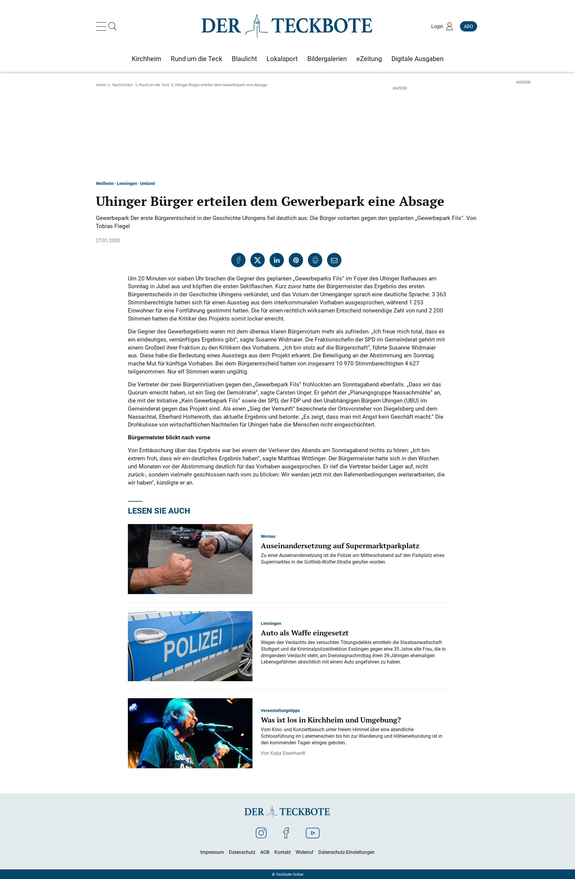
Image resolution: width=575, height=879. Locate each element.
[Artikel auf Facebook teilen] (238, 260)
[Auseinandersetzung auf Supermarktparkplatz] (190, 558)
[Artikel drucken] (315, 260)
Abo (468, 26)
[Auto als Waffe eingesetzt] (190, 645)
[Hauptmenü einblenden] (102, 26)
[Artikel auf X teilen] (257, 260)
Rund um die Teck (154, 84)
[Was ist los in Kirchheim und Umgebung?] (190, 732)
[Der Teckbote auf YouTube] (313, 832)
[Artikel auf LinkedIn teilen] (277, 260)
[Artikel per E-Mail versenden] (334, 260)
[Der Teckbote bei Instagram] (261, 832)
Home (101, 84)
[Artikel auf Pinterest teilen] (296, 260)
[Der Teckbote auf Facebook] (286, 832)
